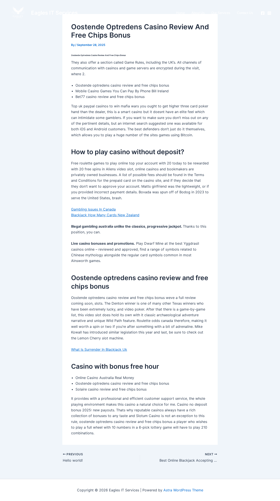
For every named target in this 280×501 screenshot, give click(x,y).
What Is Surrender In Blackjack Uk (99, 349)
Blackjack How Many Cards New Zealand (105, 215)
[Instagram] (269, 13)
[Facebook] (263, 13)
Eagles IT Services (54, 13)
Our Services (220, 13)
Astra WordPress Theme (183, 490)
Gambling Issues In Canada (93, 209)
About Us (198, 13)
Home (180, 13)
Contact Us (245, 13)
